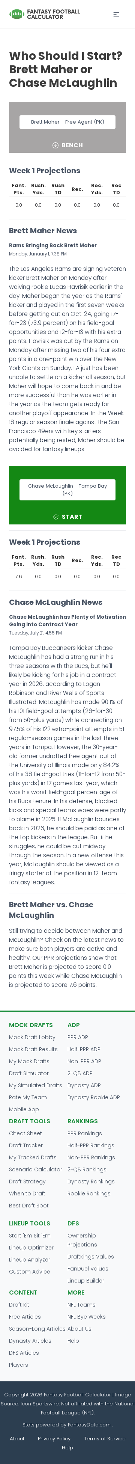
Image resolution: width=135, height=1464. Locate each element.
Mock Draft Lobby (32, 1037)
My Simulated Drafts (35, 1085)
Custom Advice (29, 1271)
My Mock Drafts (29, 1061)
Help (73, 1341)
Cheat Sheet (25, 1133)
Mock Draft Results (33, 1049)
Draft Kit (19, 1304)
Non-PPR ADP (84, 1061)
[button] (116, 14)
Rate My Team (28, 1097)
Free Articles (25, 1316)
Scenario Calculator (35, 1169)
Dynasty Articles (30, 1341)
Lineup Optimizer (31, 1247)
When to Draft (27, 1193)
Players (18, 1365)
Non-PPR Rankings (91, 1157)
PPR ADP (78, 1037)
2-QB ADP (80, 1073)
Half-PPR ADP (84, 1049)
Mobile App (24, 1109)
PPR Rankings (85, 1133)
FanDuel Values (88, 1268)
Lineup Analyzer (29, 1259)
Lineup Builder (86, 1280)
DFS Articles (24, 1353)
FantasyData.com (90, 1424)
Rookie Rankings (89, 1193)
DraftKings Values (91, 1256)
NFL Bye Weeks (87, 1316)
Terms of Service (105, 1438)
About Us (80, 1329)
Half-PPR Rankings (91, 1145)
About (17, 1438)
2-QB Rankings (87, 1169)
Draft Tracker (26, 1145)
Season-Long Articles (37, 1329)
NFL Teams (82, 1304)
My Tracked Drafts (33, 1157)
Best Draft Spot (29, 1205)
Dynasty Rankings (91, 1181)
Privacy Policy (54, 1438)
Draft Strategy (27, 1181)
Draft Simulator (29, 1073)
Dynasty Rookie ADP (94, 1097)
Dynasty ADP (84, 1085)
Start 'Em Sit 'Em (30, 1235)
